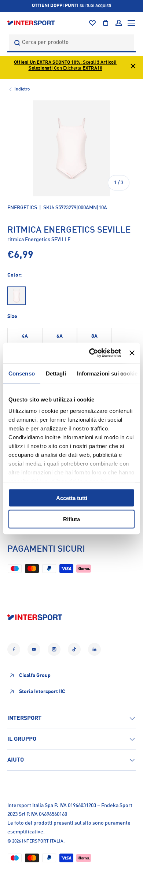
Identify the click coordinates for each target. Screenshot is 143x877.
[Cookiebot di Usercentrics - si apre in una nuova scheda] (91, 353)
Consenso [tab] (21, 373)
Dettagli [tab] (56, 373)
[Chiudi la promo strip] (133, 67)
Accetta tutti (71, 498)
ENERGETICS (22, 207)
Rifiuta (71, 519)
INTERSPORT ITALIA (42, 841)
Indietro (22, 89)
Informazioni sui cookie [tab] (107, 373)
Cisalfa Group (35, 675)
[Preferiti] (92, 23)
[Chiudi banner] (132, 352)
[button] (105, 23)
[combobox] (71, 43)
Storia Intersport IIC (42, 691)
